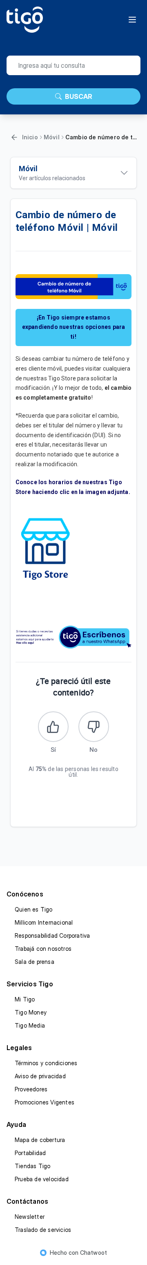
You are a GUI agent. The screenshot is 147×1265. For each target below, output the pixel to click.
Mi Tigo (25, 999)
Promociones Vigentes (44, 1102)
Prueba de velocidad (42, 1179)
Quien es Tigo (34, 909)
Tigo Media (30, 1025)
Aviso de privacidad (40, 1076)
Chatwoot (93, 1252)
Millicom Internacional (44, 922)
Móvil (52, 137)
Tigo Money (31, 1012)
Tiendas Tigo (32, 1165)
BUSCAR (78, 96)
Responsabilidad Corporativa (52, 935)
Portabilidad (30, 1152)
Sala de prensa (34, 961)
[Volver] (14, 137)
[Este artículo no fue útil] (93, 726)
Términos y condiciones (46, 1062)
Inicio (30, 137)
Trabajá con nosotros (43, 948)
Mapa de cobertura (40, 1139)
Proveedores (31, 1089)
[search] (73, 65)
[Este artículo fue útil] (53, 726)
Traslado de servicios (43, 1229)
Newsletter (30, 1216)
